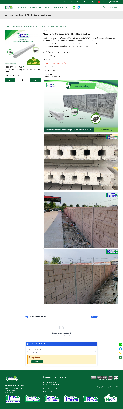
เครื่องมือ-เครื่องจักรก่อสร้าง (51, 384)
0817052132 (114, 2)
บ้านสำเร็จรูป (46, 387)
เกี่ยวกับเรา (84, 2)
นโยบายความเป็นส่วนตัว (105, 380)
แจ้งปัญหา (92, 2)
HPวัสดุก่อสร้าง (16, 26)
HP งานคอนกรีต (27, 26)
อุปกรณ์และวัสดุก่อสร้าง (49, 382)
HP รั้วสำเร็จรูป (39, 26)
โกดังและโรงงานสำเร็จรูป (50, 389)
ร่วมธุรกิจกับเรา (47, 7)
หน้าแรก (65, 2)
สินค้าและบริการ (21, 7)
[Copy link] (23, 67)
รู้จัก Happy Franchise (34, 7)
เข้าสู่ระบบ (37, 361)
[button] (73, 7)
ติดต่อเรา (67, 7)
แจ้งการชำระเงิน (74, 2)
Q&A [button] (10, 80)
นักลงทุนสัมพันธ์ (58, 7)
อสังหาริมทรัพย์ (47, 391)
